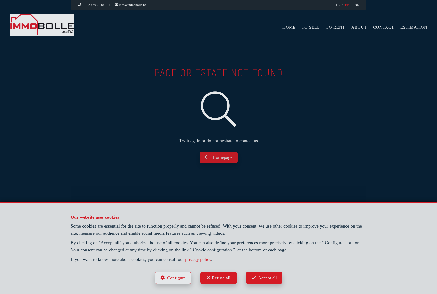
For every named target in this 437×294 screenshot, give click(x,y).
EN (347, 5)
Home (289, 27)
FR (338, 5)
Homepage (221, 157)
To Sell (311, 27)
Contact (383, 27)
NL (357, 5)
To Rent (335, 27)
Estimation (413, 27)
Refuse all (221, 277)
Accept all (267, 277)
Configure (176, 277)
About (359, 27)
